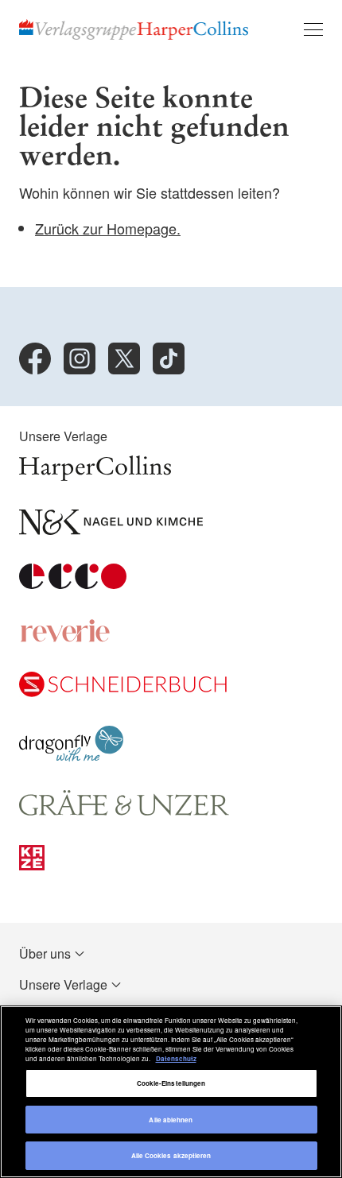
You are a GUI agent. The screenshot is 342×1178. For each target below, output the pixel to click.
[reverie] (65, 638)
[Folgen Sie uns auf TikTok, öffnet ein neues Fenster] (169, 358)
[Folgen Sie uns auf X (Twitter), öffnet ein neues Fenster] (124, 358)
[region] (171, 1092)
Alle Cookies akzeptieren (171, 1155)
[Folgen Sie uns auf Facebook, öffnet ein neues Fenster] (35, 358)
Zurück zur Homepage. (108, 228)
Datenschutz (176, 1058)
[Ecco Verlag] (72, 584)
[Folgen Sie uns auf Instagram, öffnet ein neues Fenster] (79, 358)
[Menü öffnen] (313, 29)
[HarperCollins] (95, 476)
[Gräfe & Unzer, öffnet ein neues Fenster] (124, 811)
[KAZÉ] (32, 865)
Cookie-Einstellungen (171, 1083)
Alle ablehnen (170, 1119)
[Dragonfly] (71, 756)
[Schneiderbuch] (123, 692)
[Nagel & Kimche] (111, 530)
